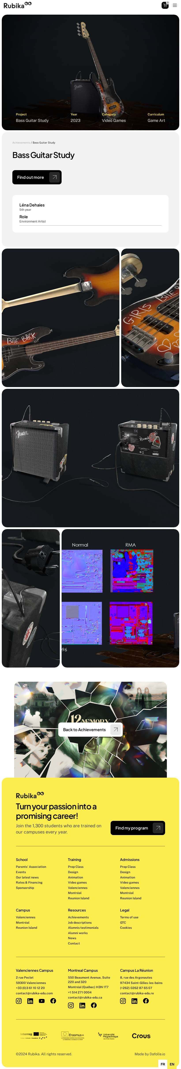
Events (21, 872)
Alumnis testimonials (83, 927)
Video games (77, 882)
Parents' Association (31, 866)
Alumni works (78, 933)
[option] (162, 1064)
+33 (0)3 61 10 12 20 (30, 988)
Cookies (126, 927)
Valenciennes (25, 917)
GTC (123, 922)
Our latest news (27, 877)
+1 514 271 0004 (80, 992)
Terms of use (129, 917)
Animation (75, 877)
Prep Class (76, 866)
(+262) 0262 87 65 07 (136, 988)
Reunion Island (26, 927)
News (72, 938)
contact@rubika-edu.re (137, 993)
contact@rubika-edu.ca (85, 997)
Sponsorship (25, 888)
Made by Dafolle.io (150, 1054)
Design (73, 872)
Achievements (21, 142)
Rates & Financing (29, 882)
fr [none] (163, 1064)
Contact (74, 943)
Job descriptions (80, 922)
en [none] (172, 1064)
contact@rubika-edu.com (34, 993)
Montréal (22, 922)
